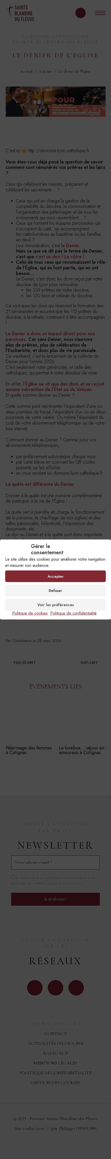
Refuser (55, 590)
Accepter (55, 576)
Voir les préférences (55, 604)
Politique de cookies (30, 613)
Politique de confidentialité (73, 613)
